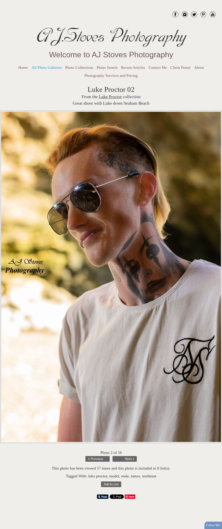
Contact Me (158, 67)
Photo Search (107, 67)
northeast (149, 476)
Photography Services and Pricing (111, 75)
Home (23, 67)
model (114, 476)
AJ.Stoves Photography (111, 35)
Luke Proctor (110, 96)
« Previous (95, 459)
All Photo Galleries (46, 67)
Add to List (111, 484)
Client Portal (180, 67)
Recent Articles (133, 67)
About (199, 67)
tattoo (135, 476)
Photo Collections (79, 67)
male (125, 476)
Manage (216, 2)
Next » (129, 459)
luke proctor (97, 476)
